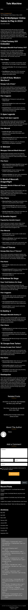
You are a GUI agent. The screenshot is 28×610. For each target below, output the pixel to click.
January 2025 (4, 522)
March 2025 (3, 517)
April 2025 (3, 515)
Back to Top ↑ (14, 608)
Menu (2, 9)
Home (2, 13)
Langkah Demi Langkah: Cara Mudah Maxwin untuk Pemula (14, 501)
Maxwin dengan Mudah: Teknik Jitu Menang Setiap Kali (13, 504)
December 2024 (4, 525)
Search (2, 480)
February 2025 (4, 520)
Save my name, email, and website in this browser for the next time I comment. (14, 468)
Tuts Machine (14, 3)
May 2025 (3, 512)
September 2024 (4, 533)
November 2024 (4, 528)
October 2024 (4, 530)
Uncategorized (7, 13)
